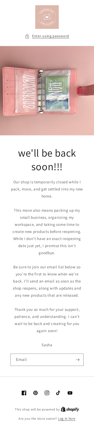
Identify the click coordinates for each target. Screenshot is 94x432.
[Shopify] (70, 409)
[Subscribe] (77, 360)
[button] (47, 36)
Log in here (66, 418)
